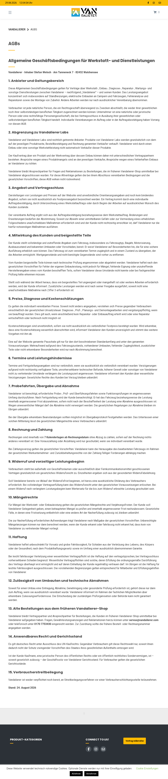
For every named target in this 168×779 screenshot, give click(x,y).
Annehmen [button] (91, 773)
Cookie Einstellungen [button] (147, 768)
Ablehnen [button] (76, 773)
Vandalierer (16, 29)
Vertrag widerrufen (135, 741)
